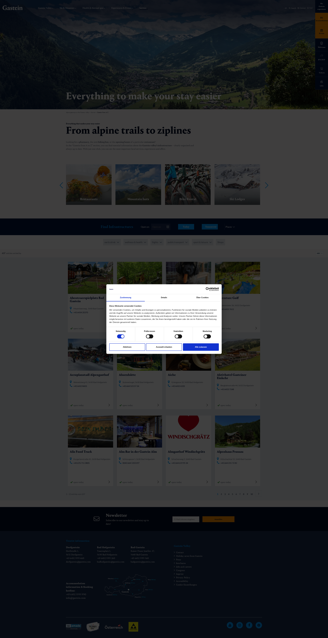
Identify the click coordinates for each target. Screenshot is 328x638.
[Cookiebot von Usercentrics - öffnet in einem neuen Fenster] (207, 289)
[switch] (149, 336)
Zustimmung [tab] (125, 298)
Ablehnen (127, 347)
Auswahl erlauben (164, 347)
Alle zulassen (201, 347)
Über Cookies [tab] (202, 298)
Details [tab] (164, 298)
